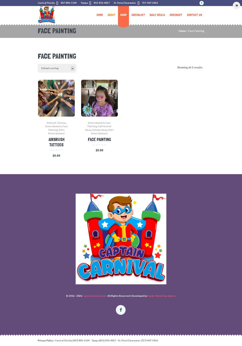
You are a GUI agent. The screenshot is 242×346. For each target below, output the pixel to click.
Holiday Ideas (99, 129)
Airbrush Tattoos (56, 122)
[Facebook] (201, 3)
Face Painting (99, 139)
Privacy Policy (45, 340)
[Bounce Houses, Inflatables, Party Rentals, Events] (121, 239)
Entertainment (53, 126)
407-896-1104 (69, 2)
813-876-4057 (102, 2)
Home (182, 30)
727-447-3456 (150, 2)
